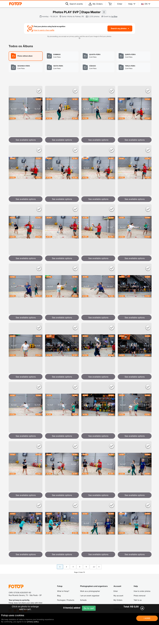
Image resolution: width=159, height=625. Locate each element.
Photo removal (139, 596)
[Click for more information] (79, 39)
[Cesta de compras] (109, 3)
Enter (119, 4)
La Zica (114, 16)
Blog (59, 596)
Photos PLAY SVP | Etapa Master (77, 12)
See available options (26, 140)
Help (130, 4)
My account (118, 596)
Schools (83, 600)
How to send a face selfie (44, 30)
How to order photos (142, 591)
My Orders (97, 4)
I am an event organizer (89, 596)
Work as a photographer (90, 591)
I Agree (147, 618)
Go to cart (89, 608)
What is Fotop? (63, 591)
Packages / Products (65, 600)
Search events (76, 4)
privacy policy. (33, 622)
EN (146, 4)
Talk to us (137, 600)
